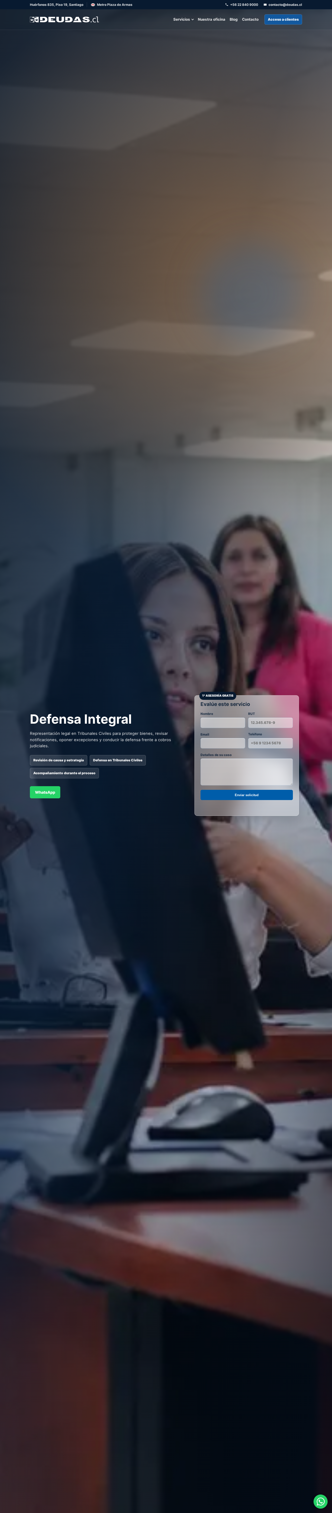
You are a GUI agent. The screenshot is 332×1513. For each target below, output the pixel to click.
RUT (251, 714)
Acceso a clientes (283, 19)
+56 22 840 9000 (244, 5)
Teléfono (255, 734)
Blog (234, 19)
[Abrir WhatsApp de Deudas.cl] (321, 1502)
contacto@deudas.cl (285, 5)
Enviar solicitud (247, 795)
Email (205, 734)
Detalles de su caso (216, 755)
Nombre (207, 714)
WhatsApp (45, 792)
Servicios (181, 19)
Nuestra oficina (211, 19)
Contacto (250, 19)
